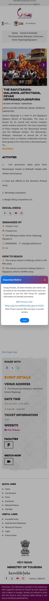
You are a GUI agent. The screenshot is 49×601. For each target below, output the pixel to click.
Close (24, 320)
